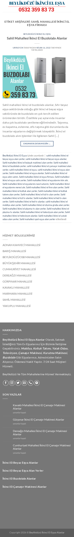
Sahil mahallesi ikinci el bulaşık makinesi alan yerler (27, 162)
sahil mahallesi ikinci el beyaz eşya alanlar (46, 159)
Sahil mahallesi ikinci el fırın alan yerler (45, 187)
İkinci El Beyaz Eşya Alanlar (20, 462)
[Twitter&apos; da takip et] (18, 383)
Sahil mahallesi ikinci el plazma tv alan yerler (24, 208)
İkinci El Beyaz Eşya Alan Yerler (23, 470)
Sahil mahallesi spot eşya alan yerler (37, 219)
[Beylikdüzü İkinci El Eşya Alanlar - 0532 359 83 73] (37, 6)
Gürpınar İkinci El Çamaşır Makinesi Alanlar (38, 419)
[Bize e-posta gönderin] (24, 383)
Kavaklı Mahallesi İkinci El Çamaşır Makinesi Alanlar (39, 406)
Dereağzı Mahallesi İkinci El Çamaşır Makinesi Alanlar (40, 432)
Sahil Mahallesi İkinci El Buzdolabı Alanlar (37, 38)
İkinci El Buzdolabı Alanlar (19, 478)
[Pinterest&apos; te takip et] (37, 383)
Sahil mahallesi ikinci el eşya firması (36, 176)
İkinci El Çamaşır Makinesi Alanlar (25, 486)
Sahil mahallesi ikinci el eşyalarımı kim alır (47, 180)
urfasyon (18, 48)
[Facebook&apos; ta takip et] (6, 383)
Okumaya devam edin (37, 143)
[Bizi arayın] (30, 383)
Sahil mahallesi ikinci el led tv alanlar (27, 201)
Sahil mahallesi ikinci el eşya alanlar (26, 173)
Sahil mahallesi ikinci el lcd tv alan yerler (40, 194)
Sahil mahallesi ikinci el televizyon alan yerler (42, 212)
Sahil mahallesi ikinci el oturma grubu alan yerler (45, 205)
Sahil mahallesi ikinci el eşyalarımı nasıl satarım (26, 184)
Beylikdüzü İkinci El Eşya (37, 34)
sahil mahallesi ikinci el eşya (23, 169)
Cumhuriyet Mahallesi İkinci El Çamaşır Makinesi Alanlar (42, 447)
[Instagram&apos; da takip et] (12, 383)
